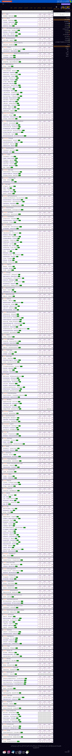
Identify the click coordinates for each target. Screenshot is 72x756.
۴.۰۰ (49, 98)
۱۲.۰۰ (44, 83)
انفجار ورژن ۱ (26, 7)
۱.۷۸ (49, 302)
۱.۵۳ (40, 160)
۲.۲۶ (49, 461)
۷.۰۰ (49, 32)
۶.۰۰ (44, 22)
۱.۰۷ (49, 262)
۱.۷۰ (40, 99)
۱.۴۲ (40, 158)
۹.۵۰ (49, 76)
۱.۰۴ (49, 296)
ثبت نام (58, 4)
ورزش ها (67, 17)
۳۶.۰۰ (49, 697)
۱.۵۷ (49, 387)
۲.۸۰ (49, 34)
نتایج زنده (44, 7)
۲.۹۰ (49, 35)
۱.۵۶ (40, 55)
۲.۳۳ (40, 34)
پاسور (35, 7)
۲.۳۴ (40, 51)
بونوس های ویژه (67, 751)
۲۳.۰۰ (49, 74)
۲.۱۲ (49, 144)
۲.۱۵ (49, 380)
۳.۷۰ (44, 134)
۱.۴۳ (49, 266)
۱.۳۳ (40, 20)
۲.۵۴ (40, 205)
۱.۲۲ (40, 22)
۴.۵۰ (44, 89)
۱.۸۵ (40, 165)
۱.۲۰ (40, 76)
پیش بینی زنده (49, 7)
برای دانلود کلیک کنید (7, 1)
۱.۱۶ (40, 123)
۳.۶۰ (44, 30)
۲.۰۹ (40, 508)
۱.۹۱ (40, 253)
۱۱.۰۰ (44, 78)
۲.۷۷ (49, 188)
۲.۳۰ (40, 57)
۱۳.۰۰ (49, 72)
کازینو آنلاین (20, 7)
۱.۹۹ (40, 385)
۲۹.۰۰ (49, 83)
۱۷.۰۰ (49, 79)
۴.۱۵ (44, 24)
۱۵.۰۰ (49, 70)
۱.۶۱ (40, 61)
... (49, 408)
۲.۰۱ (40, 601)
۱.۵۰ (49, 632)
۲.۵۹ (49, 508)
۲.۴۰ (40, 35)
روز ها (68, 44)
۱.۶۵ (49, 136)
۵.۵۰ (44, 16)
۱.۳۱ (40, 16)
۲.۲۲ (49, 347)
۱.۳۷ (40, 49)
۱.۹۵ (49, 389)
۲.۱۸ (40, 145)
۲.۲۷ (49, 360)
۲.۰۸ (40, 522)
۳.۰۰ (44, 101)
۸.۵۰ (49, 16)
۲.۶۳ (49, 181)
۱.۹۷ (49, 616)
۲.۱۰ (49, 476)
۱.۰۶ (40, 403)
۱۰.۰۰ (49, 22)
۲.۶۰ (40, 162)
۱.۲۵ (40, 156)
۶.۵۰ (44, 125)
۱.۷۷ (40, 383)
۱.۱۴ (40, 40)
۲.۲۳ (49, 44)
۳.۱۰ (49, 51)
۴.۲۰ (44, 32)
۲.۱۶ (40, 108)
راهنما (11, 7)
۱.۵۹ (49, 251)
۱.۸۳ (40, 531)
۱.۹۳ (40, 30)
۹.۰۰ (44, 79)
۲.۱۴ (49, 26)
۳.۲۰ (40, 26)
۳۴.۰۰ (40, 291)
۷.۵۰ (49, 20)
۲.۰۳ (40, 490)
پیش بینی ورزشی (56, 8)
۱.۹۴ (40, 132)
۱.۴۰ (40, 328)
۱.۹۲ (40, 150)
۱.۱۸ (40, 96)
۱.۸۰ (49, 245)
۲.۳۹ (40, 341)
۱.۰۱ (40, 697)
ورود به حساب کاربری (65, 4)
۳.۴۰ (44, 44)
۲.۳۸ (49, 341)
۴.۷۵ (49, 61)
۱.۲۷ (49, 256)
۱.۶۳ (49, 525)
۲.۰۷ (49, 285)
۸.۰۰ (49, 90)
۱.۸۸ (40, 641)
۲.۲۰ (40, 130)
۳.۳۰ (44, 26)
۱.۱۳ (40, 72)
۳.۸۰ (49, 30)
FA (3, 4)
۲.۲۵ (40, 190)
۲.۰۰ (49, 163)
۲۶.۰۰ (40, 296)
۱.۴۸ (40, 32)
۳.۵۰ (44, 55)
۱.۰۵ (40, 74)
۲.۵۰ (40, 214)
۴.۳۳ (44, 49)
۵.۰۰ (44, 20)
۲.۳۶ (40, 444)
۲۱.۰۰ (49, 85)
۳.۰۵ (49, 142)
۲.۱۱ (49, 198)
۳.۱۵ (44, 110)
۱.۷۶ (40, 283)
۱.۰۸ (40, 79)
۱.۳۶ (40, 89)
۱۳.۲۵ (49, 40)
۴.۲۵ (40, 144)
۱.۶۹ (40, 66)
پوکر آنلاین (39, 7)
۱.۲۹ (49, 258)
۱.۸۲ (40, 134)
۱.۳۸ (49, 330)
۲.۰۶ (40, 395)
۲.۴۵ (40, 101)
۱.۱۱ (49, 125)
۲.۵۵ (49, 281)
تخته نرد (31, 7)
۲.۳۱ (40, 222)
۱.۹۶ (40, 105)
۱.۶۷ (49, 278)
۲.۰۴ (40, 450)
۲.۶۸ (49, 101)
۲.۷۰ (40, 107)
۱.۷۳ (40, 98)
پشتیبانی (15, 7)
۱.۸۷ (40, 352)
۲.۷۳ (49, 130)
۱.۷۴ (40, 180)
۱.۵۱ (49, 24)
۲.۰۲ (49, 203)
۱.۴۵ (40, 280)
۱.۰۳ (40, 81)
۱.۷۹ (49, 290)
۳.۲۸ (44, 352)
